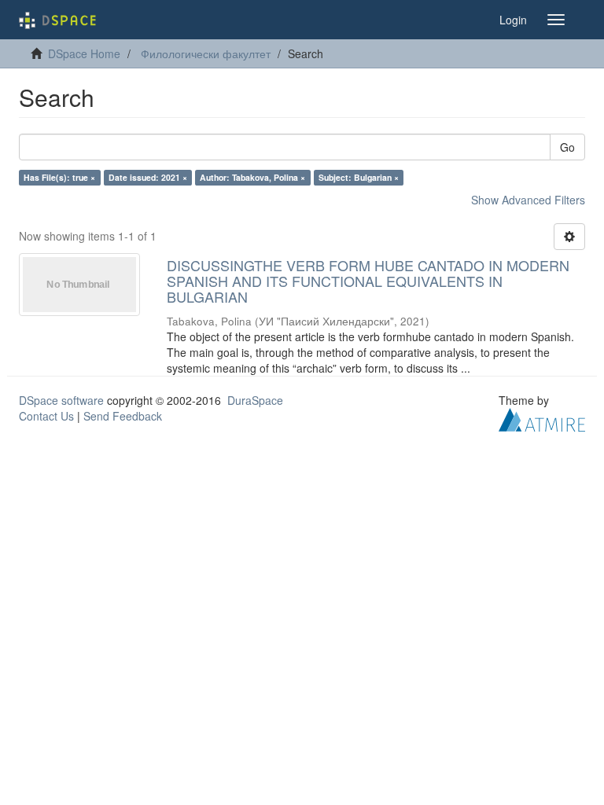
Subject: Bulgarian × (359, 177)
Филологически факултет (206, 53)
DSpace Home (84, 53)
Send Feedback (122, 416)
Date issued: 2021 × (148, 177)
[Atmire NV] (542, 418)
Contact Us (46, 416)
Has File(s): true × (59, 177)
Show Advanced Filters (528, 200)
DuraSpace (255, 400)
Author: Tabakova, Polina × (252, 177)
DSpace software (61, 400)
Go (567, 147)
